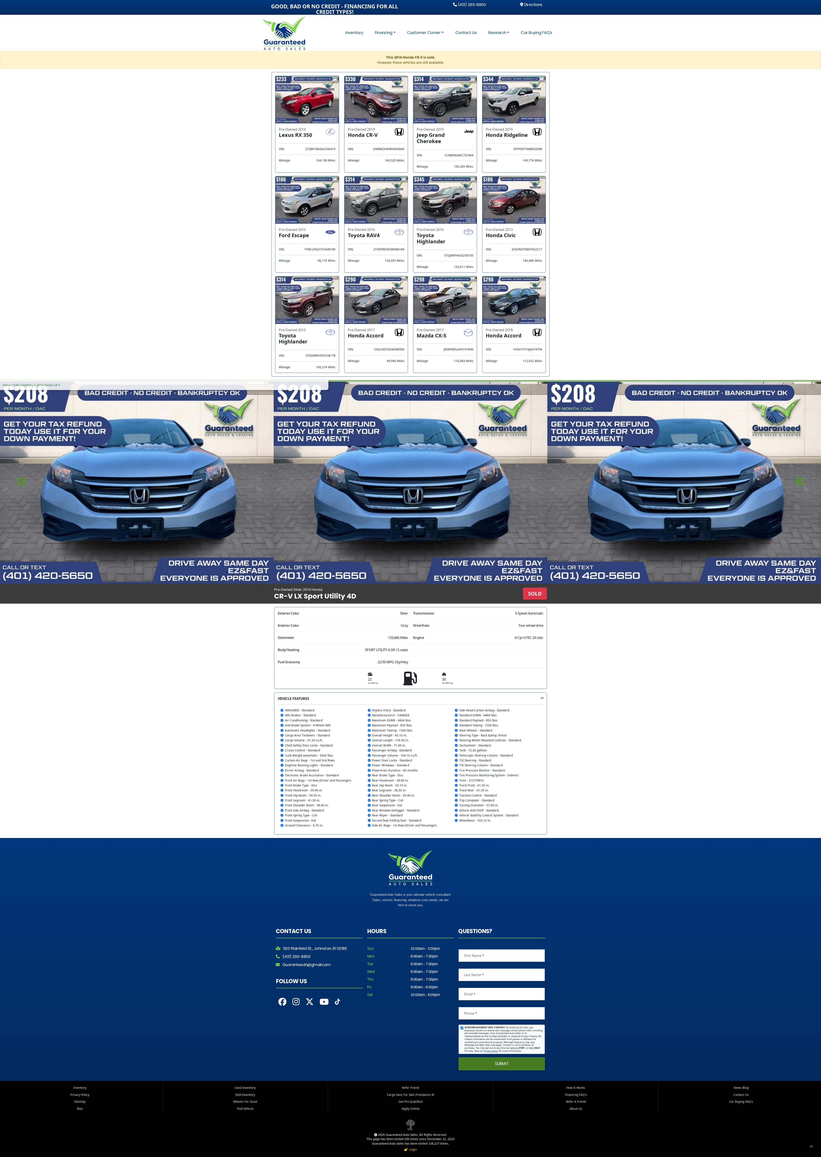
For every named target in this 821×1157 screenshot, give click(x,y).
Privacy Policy (491, 1050)
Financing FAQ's (576, 1095)
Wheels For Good (245, 1101)
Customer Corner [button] (424, 32)
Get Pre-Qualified (410, 1101)
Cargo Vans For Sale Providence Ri (410, 1095)
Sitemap (80, 1101)
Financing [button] (384, 32)
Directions (532, 4)
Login (412, 1149)
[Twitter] (309, 1002)
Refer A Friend (576, 1101)
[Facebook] (282, 1002)
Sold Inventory (23, 385)
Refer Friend (410, 1088)
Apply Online (410, 1109)
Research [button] (497, 32)
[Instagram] (296, 1002)
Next (799, 481)
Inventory (354, 32)
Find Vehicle (245, 1109)
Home (6, 385)
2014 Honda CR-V (48, 385)
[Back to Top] (811, 1147)
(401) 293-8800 (471, 4)
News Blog (741, 1088)
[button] (410, 763)
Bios (80, 1109)
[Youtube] (324, 1002)
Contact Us (466, 32)
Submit (501, 1064)
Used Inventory (245, 1088)
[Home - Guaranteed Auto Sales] (286, 33)
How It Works (575, 1088)
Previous (21, 481)
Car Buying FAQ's (536, 32)
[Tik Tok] (337, 1003)
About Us (576, 1109)
